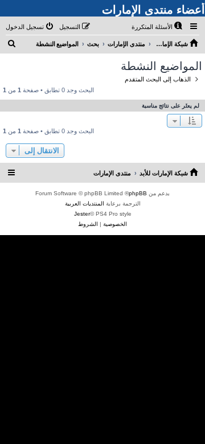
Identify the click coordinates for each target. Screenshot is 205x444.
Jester (82, 214)
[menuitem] (158, 27)
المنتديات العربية (84, 203)
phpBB (138, 193)
